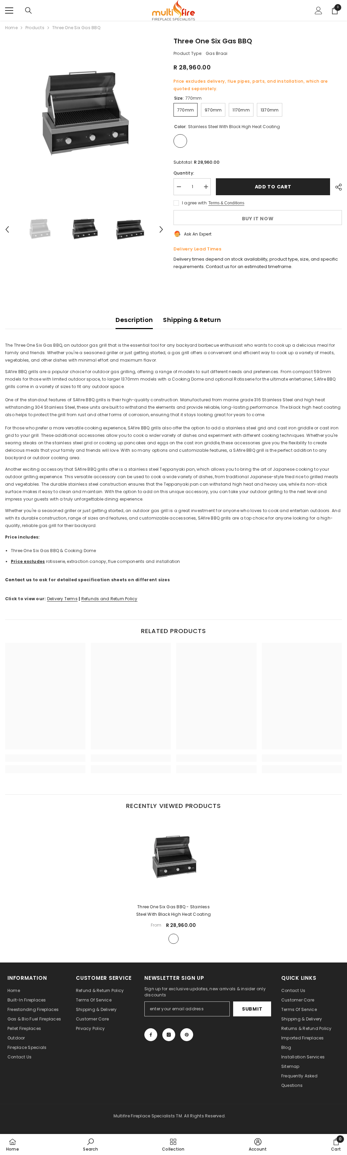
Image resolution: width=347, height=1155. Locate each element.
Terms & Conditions (226, 203)
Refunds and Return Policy (109, 599)
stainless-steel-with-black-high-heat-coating (173, 939)
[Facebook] (150, 1034)
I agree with (194, 203)
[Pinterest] (186, 1034)
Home (11, 28)
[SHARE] (336, 187)
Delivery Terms (62, 599)
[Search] (28, 10)
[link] (45, 758)
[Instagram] (168, 1034)
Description (134, 320)
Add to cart (273, 186)
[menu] (9, 10)
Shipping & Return (192, 320)
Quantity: (184, 173)
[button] (7, 229)
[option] (84, 115)
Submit (252, 1009)
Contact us (18, 580)
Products (34, 28)
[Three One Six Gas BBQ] (174, 858)
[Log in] (318, 10)
